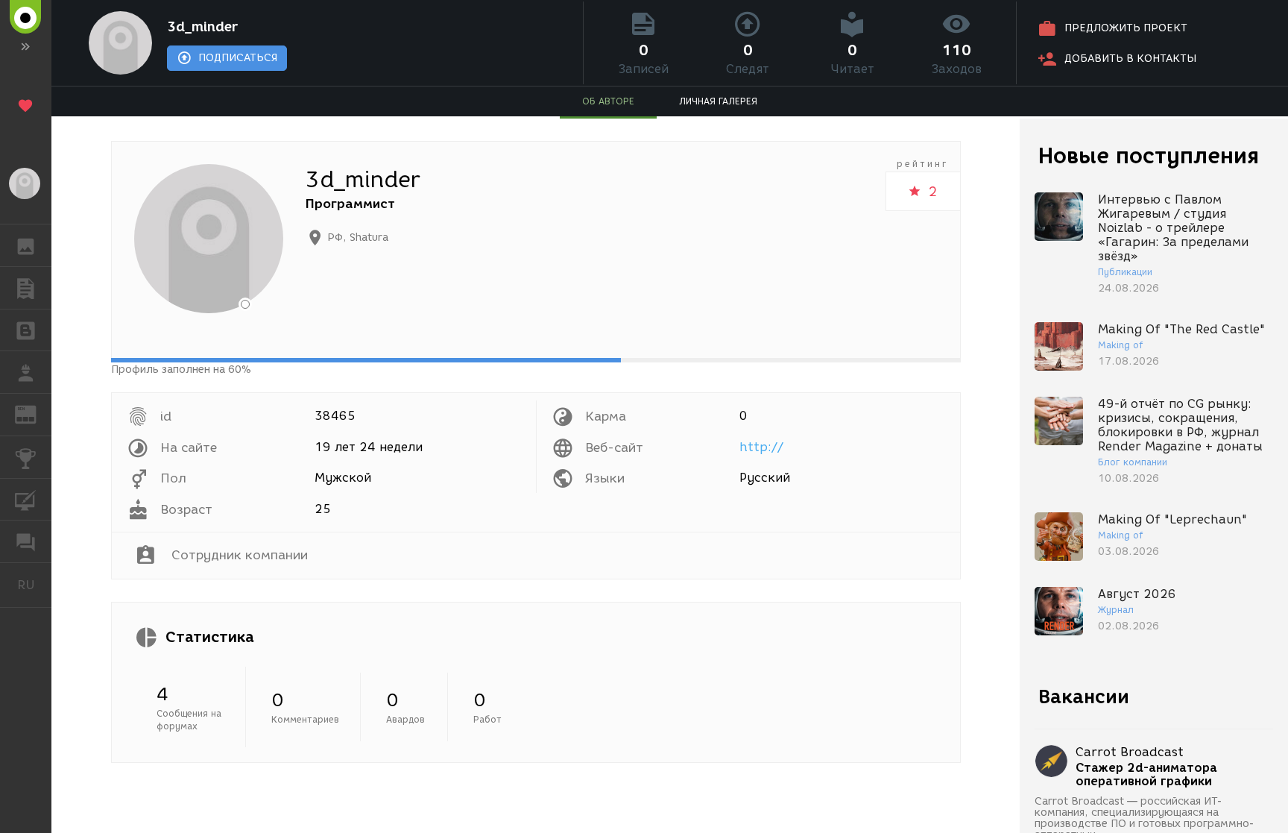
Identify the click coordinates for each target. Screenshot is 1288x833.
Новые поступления (1148, 155)
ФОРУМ (25, 541)
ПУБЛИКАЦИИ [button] (25, 288)
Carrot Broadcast (1130, 752)
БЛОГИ (25, 330)
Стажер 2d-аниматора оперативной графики (1146, 774)
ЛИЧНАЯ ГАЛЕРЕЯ (718, 101)
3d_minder (202, 27)
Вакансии (1083, 696)
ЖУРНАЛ (34, 413)
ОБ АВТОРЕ (608, 101)
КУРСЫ (25, 500)
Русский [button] (34, 584)
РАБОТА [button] (25, 372)
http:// (761, 447)
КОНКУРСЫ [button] (25, 457)
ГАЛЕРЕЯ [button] (25, 245)
